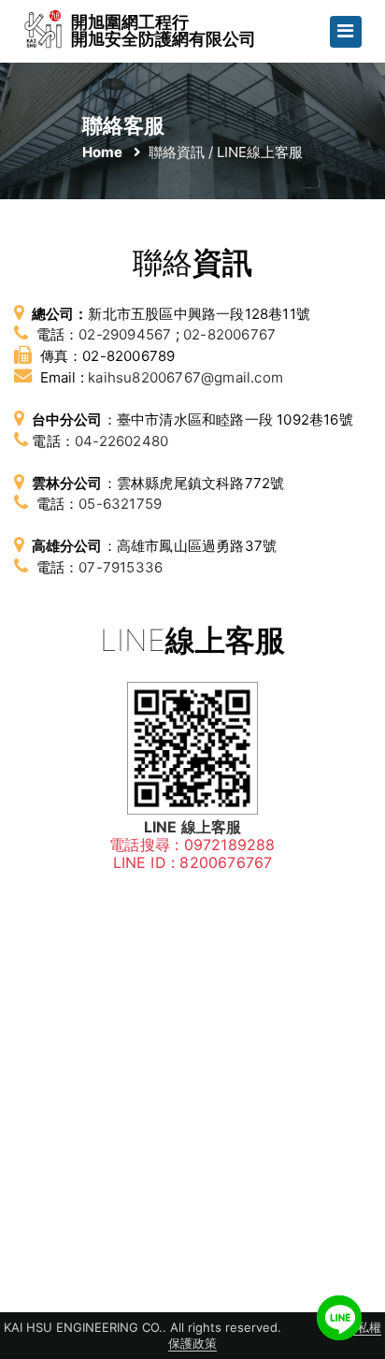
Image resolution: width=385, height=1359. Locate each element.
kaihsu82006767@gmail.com (185, 377)
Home (102, 152)
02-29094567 (124, 334)
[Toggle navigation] (346, 32)
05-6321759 (120, 504)
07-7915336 (120, 567)
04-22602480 (121, 441)
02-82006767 (229, 334)
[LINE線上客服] (339, 1317)
